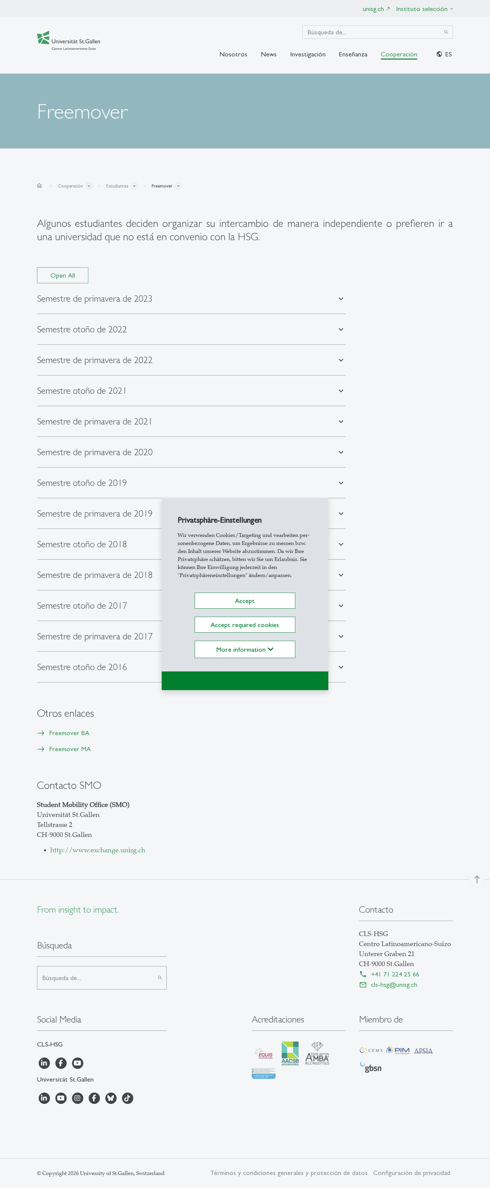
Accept (245, 601)
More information (242, 649)
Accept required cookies (245, 625)
